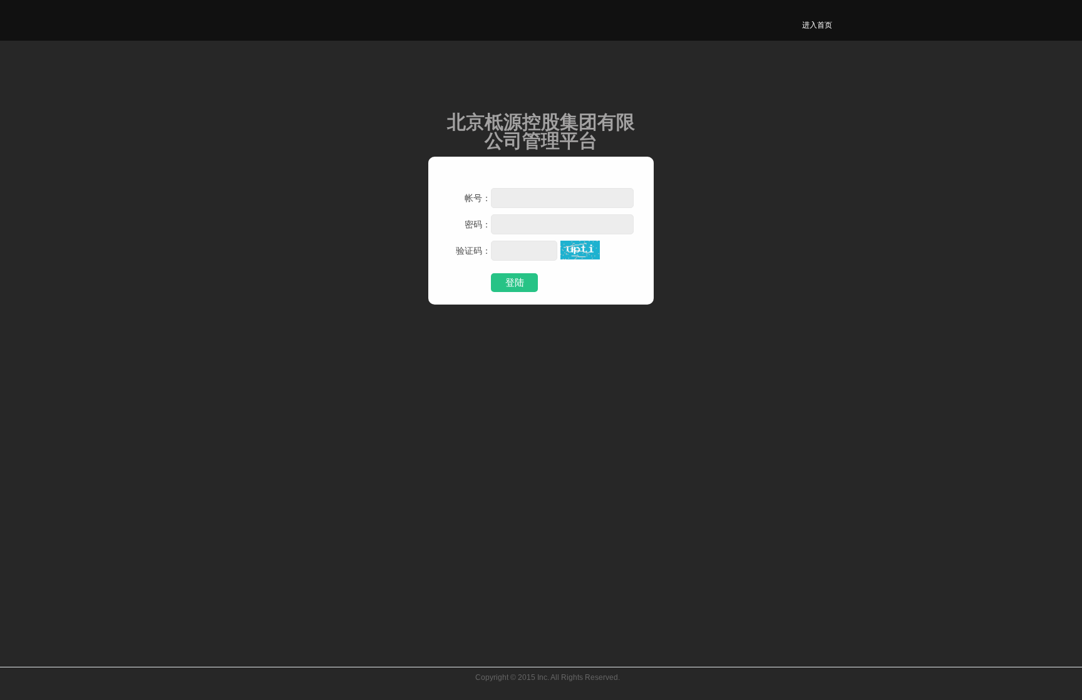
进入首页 (817, 25)
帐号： (478, 198)
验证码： (473, 251)
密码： (478, 224)
